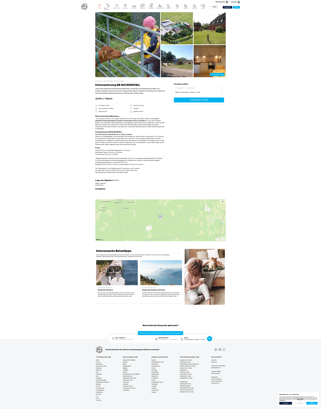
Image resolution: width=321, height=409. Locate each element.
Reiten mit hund (185, 372)
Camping (186, 8)
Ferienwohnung (160, 8)
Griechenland (155, 366)
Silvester (134, 8)
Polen (153, 380)
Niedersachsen (127, 376)
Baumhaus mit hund (186, 360)
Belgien (153, 360)
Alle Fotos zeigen (218, 74)
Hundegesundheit (185, 385)
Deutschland (98, 81)
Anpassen (285, 403)
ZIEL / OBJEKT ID (120, 337)
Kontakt (214, 360)
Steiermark (99, 392)
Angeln (203, 8)
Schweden (154, 384)
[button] (235, 2)
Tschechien (154, 390)
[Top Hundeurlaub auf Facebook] (216, 349)
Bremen (125, 368)
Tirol (97, 398)
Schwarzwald (100, 390)
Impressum (214, 377)
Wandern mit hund (185, 376)
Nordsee (98, 384)
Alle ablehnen (299, 403)
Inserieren (227, 7)
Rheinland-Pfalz (128, 380)
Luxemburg (154, 372)
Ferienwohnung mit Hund (187, 366)
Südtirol (98, 394)
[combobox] (134, 340)
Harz (97, 376)
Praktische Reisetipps (186, 390)
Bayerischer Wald (101, 366)
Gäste (186, 337)
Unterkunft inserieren (218, 365)
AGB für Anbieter (216, 379)
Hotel (177, 8)
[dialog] (298, 400)
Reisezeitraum (164, 337)
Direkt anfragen (106, 9)
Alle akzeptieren (312, 403)
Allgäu (98, 362)
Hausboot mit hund (186, 368)
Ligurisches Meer (101, 380)
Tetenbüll (116, 81)
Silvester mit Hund (185, 374)
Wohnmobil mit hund (186, 378)
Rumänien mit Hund (157, 382)
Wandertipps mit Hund (187, 392)
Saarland (126, 382)
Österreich (154, 378)
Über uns (214, 362)
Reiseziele (125, 8)
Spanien (153, 388)
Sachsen (125, 384)
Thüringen (126, 390)
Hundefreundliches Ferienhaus (189, 364)
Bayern (125, 362)
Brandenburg (127, 366)
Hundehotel (183, 370)
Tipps (214, 6)
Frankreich (154, 364)
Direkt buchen (116, 8)
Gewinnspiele (184, 381)
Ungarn (153, 392)
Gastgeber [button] (101, 188)
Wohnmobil (194, 8)
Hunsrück (99, 378)
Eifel (97, 372)
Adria (97, 360)
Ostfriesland (100, 388)
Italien (153, 368)
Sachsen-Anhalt (128, 386)
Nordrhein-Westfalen (129, 378)
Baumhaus (142, 8)
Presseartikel (215, 373)
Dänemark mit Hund (157, 362)
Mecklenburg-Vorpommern (131, 374)
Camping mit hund (185, 362)
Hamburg (125, 370)
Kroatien (154, 370)
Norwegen (154, 376)
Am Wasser (99, 364)
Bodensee (99, 368)
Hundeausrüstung (185, 383)
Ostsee (98, 386)
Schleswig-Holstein (108, 81)
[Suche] (209, 338)
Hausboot (168, 8)
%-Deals (99, 8)
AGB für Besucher (216, 381)
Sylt (97, 396)
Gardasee (99, 374)
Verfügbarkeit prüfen (199, 100)
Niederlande (155, 374)
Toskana (98, 400)
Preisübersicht (216, 367)
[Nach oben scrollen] (224, 349)
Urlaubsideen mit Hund (187, 387)
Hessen (125, 372)
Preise (236, 7)
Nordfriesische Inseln (102, 382)
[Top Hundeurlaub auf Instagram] (220, 349)
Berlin (125, 364)
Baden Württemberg (129, 360)
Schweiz (153, 386)
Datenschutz (215, 383)
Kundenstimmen (216, 371)
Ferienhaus (151, 8)
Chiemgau (99, 370)
